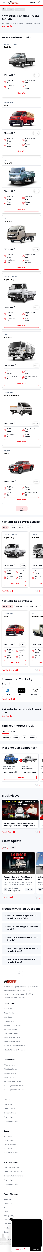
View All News (6, 897)
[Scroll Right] (40, 591)
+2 (37, 365)
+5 (37, 481)
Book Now (35, 1249)
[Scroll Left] (36, 591)
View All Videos (7, 832)
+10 (37, 133)
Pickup (21, 527)
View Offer (21, 93)
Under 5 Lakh (7, 606)
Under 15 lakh (33, 606)
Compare (20, 777)
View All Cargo (6, 591)
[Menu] (5, 2)
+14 (37, 423)
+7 (37, 191)
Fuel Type (5, 731)
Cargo (5, 527)
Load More (21, 509)
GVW (13, 731)
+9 (37, 307)
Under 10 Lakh (20, 606)
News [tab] (5, 847)
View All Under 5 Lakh (9, 670)
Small (13, 527)
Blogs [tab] (13, 847)
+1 (37, 75)
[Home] (13, 2)
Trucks (10, 9)
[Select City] (39, 2)
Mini (28, 527)
